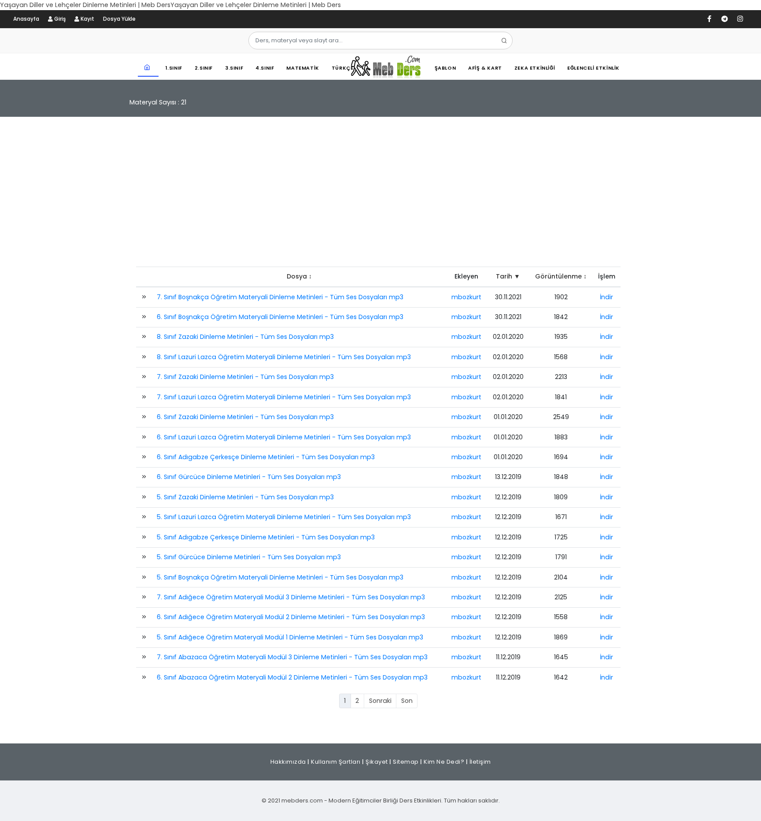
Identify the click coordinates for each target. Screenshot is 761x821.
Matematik (302, 67)
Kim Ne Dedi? (444, 762)
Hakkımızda (288, 762)
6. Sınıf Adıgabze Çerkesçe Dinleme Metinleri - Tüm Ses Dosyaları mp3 (266, 457)
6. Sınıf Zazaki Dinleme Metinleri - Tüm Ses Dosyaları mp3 (245, 416)
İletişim (480, 762)
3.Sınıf (234, 67)
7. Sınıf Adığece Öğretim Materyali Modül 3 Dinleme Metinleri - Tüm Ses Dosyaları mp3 (291, 597)
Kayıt (86, 18)
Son (407, 700)
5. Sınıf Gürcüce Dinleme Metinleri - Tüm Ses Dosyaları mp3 (249, 557)
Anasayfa (26, 18)
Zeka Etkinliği (534, 67)
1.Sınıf (174, 67)
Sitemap (406, 762)
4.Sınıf (264, 67)
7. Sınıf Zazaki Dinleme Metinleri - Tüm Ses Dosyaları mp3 (245, 376)
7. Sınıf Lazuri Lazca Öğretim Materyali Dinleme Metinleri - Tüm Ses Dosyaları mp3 (284, 397)
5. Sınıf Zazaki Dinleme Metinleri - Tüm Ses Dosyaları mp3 (245, 497)
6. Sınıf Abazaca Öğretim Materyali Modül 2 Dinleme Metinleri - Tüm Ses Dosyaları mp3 (292, 677)
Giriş (59, 18)
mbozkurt (466, 297)
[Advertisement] (380, 196)
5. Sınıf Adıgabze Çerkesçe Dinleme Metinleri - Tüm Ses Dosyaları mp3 (266, 537)
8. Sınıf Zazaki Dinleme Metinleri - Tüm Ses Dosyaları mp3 (245, 336)
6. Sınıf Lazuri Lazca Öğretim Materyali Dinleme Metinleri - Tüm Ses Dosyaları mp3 (284, 437)
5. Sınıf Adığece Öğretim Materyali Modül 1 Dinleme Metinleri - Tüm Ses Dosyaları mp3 (290, 637)
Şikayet (377, 762)
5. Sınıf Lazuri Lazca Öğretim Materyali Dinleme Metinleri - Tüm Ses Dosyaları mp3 (284, 517)
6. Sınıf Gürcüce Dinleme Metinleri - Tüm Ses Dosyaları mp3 (249, 476)
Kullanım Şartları (336, 762)
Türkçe (343, 67)
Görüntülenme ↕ (561, 276)
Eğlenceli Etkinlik (593, 67)
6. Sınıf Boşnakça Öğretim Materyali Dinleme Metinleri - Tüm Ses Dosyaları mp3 (280, 316)
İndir (606, 297)
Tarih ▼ (508, 276)
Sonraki (380, 700)
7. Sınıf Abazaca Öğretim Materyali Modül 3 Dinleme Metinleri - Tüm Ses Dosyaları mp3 (292, 657)
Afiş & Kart (485, 67)
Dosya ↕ (299, 276)
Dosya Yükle (119, 18)
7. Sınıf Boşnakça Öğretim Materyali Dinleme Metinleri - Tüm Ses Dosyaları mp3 (280, 297)
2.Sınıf (204, 67)
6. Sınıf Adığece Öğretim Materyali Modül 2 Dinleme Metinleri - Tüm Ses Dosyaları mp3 (291, 617)
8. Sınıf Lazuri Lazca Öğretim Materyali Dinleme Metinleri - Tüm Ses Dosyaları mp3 (284, 357)
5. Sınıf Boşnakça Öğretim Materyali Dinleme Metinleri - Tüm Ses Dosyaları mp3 (280, 577)
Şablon (445, 67)
